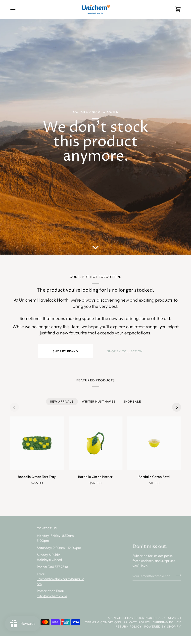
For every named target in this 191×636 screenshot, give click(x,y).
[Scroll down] (95, 247)
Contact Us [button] (47, 528)
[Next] (176, 407)
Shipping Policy (167, 622)
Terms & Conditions (103, 622)
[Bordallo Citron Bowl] (154, 443)
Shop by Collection (125, 351)
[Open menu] (17, 9)
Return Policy (128, 626)
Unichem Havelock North (134, 618)
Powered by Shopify (162, 626)
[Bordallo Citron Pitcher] (96, 443)
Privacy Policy (137, 622)
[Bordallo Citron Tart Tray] (37, 443)
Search (174, 618)
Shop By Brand (65, 351)
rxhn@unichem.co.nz (52, 596)
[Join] (177, 575)
